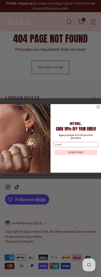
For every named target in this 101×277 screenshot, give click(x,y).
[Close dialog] (98, 107)
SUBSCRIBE (75, 152)
